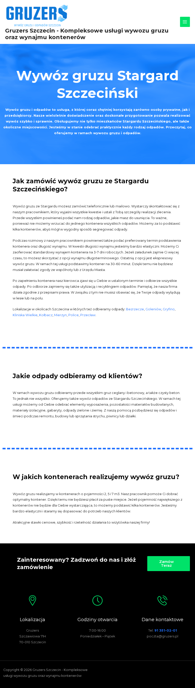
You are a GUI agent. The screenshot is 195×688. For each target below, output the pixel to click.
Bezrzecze (135, 309)
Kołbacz (46, 315)
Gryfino (169, 309)
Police (73, 315)
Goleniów (153, 309)
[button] (168, 563)
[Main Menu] (185, 22)
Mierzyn (60, 315)
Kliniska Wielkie (25, 315)
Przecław (87, 315)
